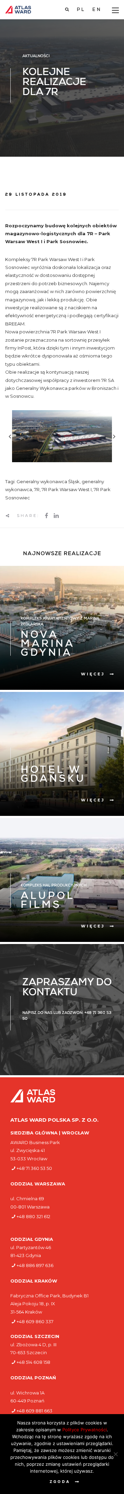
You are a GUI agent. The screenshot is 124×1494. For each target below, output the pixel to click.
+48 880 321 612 (33, 1216)
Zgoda (60, 1481)
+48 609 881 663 (34, 1410)
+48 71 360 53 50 (34, 1168)
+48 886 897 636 (35, 1265)
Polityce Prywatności (84, 1429)
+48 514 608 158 (33, 1362)
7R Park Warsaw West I (67, 489)
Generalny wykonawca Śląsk (48, 481)
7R (37, 489)
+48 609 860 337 (35, 1321)
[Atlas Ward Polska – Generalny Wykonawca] (18, 9)
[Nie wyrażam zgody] (115, 1454)
